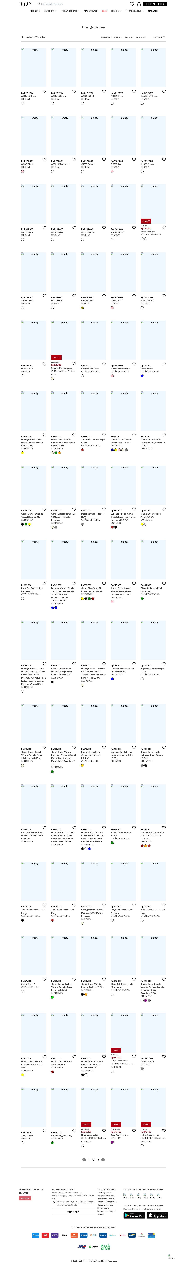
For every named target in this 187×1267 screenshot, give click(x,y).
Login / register (155, 4)
